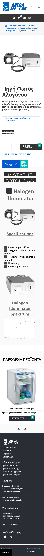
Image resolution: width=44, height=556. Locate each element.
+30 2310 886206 (13, 497)
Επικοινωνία (7, 456)
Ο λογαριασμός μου (11, 462)
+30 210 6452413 (13, 524)
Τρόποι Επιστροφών (11, 474)
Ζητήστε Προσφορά (27, 147)
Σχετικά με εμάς (9, 447)
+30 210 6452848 (12, 519)
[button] (19, 429)
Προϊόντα (6, 450)
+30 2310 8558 (12, 491)
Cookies (5, 552)
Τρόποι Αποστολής (10, 468)
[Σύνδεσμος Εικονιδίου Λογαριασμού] (14, 18)
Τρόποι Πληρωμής (10, 465)
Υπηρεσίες (6, 453)
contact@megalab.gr (15, 500)
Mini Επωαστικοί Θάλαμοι (22, 408)
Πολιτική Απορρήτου (11, 471)
